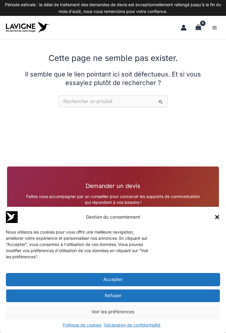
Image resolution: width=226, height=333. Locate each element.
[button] (217, 217)
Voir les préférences (113, 311)
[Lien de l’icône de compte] (184, 28)
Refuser (113, 295)
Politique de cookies (82, 324)
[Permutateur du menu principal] (214, 27)
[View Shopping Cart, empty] (198, 27)
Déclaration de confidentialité (132, 324)
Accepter (113, 279)
